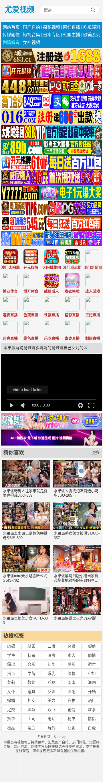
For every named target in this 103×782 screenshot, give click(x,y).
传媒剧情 (11, 34)
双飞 (51, 709)
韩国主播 (71, 34)
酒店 (92, 700)
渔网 (92, 682)
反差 (51, 691)
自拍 (72, 700)
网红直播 (71, 27)
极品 (11, 727)
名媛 (72, 646)
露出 (11, 664)
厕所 (72, 664)
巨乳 (72, 727)
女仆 (11, 691)
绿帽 (72, 673)
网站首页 (11, 27)
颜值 (92, 646)
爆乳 (51, 673)
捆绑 (11, 718)
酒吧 (72, 691)
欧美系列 (91, 34)
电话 (51, 718)
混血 (31, 727)
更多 (96, 452)
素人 (72, 655)
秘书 (72, 718)
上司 (31, 718)
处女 (31, 700)
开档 (92, 691)
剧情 (72, 709)
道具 (31, 691)
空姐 (92, 673)
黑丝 (31, 709)
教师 (31, 682)
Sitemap (60, 737)
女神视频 (31, 42)
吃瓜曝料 (91, 27)
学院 (31, 673)
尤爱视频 (19, 9)
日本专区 (51, 34)
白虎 (92, 727)
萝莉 (11, 682)
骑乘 (31, 646)
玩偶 (51, 727)
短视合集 (31, 34)
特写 (31, 655)
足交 (11, 709)
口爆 (51, 646)
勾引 (51, 664)
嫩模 (11, 700)
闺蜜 (72, 682)
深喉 (51, 655)
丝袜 (51, 682)
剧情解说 (11, 42)
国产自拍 (31, 27)
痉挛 (92, 709)
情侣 (92, 718)
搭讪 (11, 673)
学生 (11, 655)
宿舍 (92, 664)
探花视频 (51, 27)
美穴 (51, 700)
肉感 (11, 646)
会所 (31, 664)
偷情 (92, 655)
